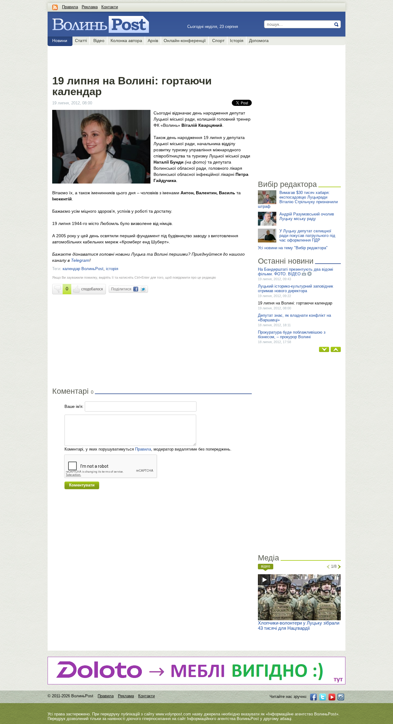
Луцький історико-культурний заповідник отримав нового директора (295, 288)
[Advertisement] (152, 59)
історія (112, 268)
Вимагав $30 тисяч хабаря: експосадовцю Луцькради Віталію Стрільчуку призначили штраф (298, 199)
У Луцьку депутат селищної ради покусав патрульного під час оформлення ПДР (307, 235)
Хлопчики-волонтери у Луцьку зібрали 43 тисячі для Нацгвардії (298, 625)
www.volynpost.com (173, 714)
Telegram (80, 260)
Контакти (109, 7)
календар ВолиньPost (83, 268)
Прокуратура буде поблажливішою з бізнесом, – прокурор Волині (291, 334)
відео (265, 566)
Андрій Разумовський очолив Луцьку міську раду (306, 216)
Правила (70, 7)
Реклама (90, 7)
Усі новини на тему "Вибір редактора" (293, 248)
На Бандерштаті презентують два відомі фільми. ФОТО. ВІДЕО (295, 271)
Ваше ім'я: (74, 406)
